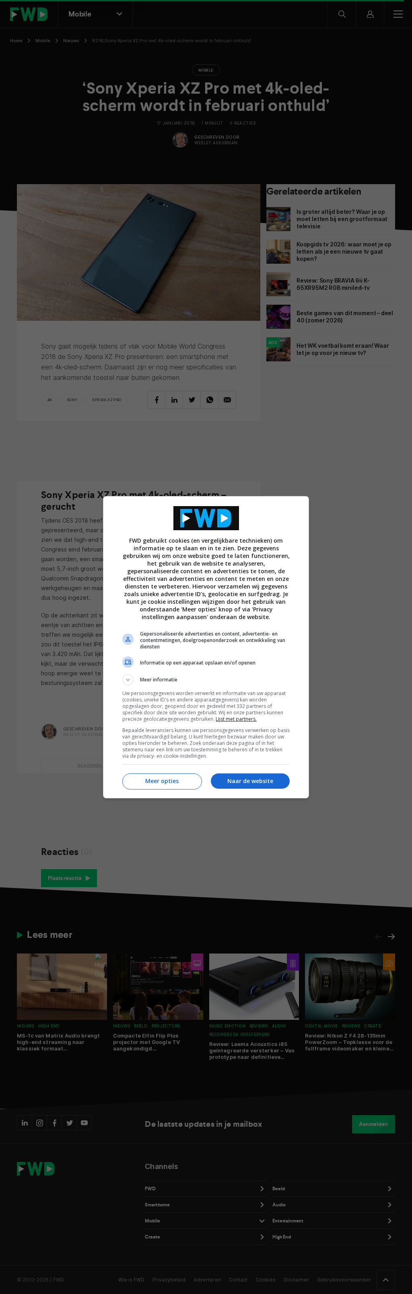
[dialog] (206, 647)
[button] (206, 679)
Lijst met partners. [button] (236, 719)
